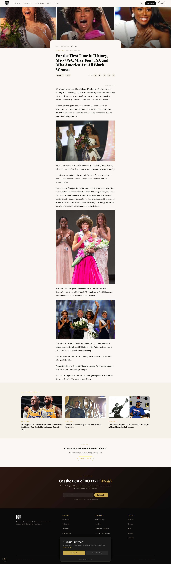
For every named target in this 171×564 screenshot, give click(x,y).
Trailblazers (27, 3)
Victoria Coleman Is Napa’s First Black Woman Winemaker (83, 425)
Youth (68, 75)
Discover (17, 3)
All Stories (65, 529)
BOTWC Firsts (65, 46)
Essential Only (97, 553)
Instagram (131, 519)
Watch (49, 3)
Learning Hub (66, 533)
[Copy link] (113, 75)
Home (57, 46)
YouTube (130, 533)
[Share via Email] (109, 75)
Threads (130, 524)
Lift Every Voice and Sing (102, 533)
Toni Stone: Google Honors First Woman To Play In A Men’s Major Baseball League (129, 425)
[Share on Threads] (104, 75)
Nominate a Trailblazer (102, 529)
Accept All (73, 553)
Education (60, 75)
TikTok (129, 529)
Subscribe (150, 3)
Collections (39, 3)
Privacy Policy (67, 547)
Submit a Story (85, 458)
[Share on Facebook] (100, 75)
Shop (162, 3)
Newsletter (98, 524)
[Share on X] (95, 75)
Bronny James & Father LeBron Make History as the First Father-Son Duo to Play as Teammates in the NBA (41, 426)
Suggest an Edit (111, 85)
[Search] (141, 3)
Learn (56, 3)
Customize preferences (85, 559)
